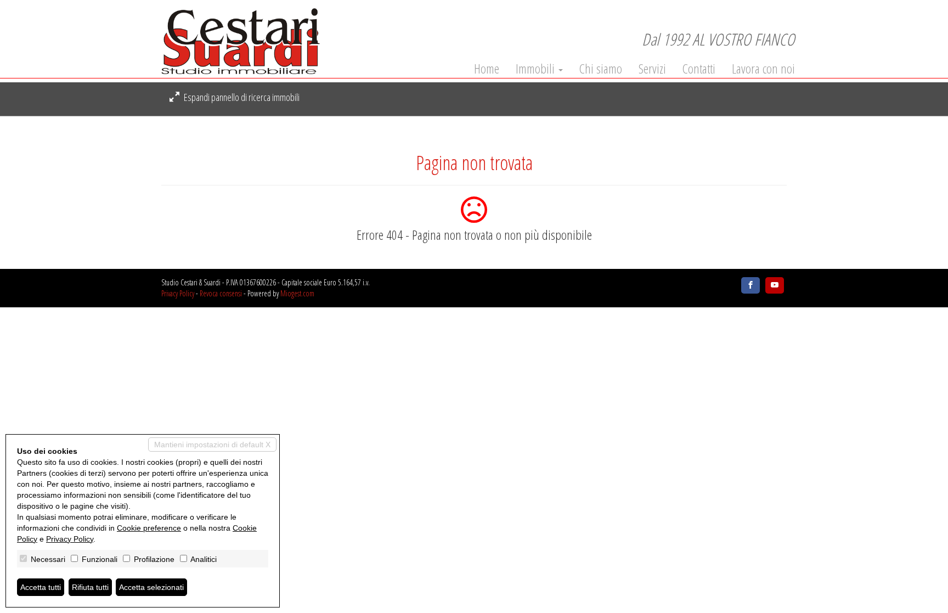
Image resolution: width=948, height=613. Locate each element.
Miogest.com (297, 293)
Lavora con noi (763, 68)
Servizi (652, 68)
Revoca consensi (221, 293)
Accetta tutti (40, 587)
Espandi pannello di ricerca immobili (241, 97)
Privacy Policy (177, 293)
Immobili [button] (536, 68)
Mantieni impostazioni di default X (212, 444)
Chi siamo (600, 68)
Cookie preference (149, 528)
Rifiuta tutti (90, 587)
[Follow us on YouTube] (774, 285)
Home (486, 68)
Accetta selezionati (151, 587)
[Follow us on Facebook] (750, 285)
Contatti (698, 68)
